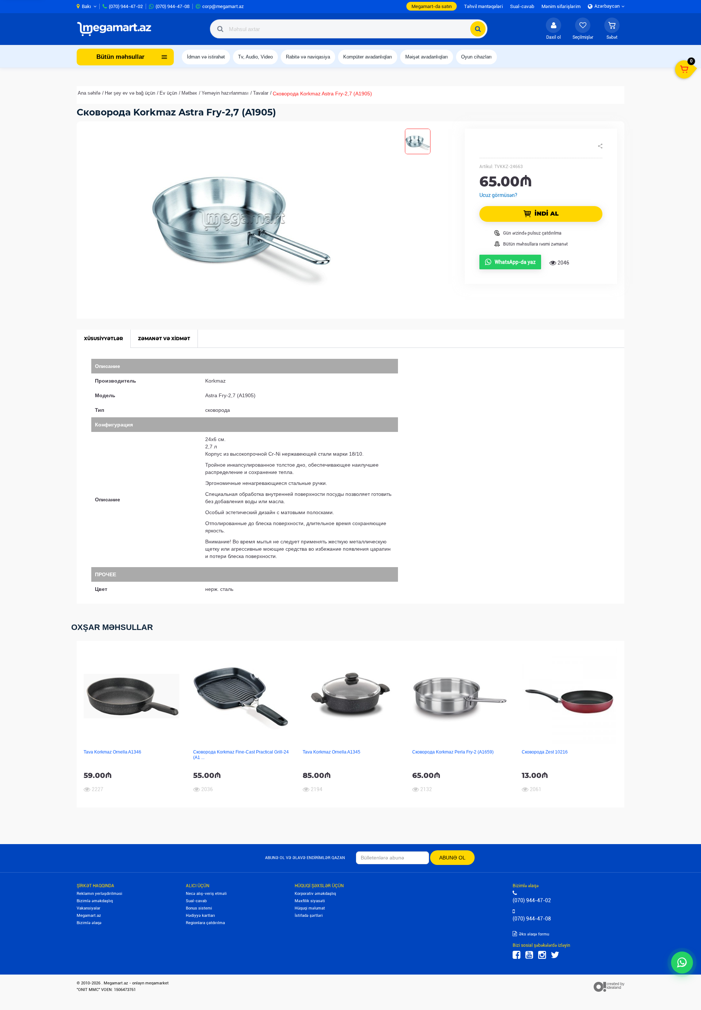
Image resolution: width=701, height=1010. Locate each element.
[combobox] (348, 28)
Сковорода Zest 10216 (545, 752)
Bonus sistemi (199, 908)
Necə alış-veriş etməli (206, 893)
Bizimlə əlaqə (89, 922)
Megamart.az (89, 915)
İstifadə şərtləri (309, 915)
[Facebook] (516, 955)
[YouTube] (529, 955)
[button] (612, 29)
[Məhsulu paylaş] (600, 146)
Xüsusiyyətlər (103, 338)
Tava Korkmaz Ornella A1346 (112, 752)
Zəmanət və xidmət (164, 338)
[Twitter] (555, 955)
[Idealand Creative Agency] (609, 986)
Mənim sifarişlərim (561, 6)
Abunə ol (452, 858)
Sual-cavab (196, 901)
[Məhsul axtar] (478, 29)
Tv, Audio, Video (255, 57)
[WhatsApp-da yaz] (682, 962)
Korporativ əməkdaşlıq (315, 893)
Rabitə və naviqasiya (308, 57)
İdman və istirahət (206, 57)
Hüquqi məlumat (310, 908)
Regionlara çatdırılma (205, 922)
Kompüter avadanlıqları (367, 57)
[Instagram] (542, 955)
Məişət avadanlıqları (426, 57)
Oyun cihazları (476, 57)
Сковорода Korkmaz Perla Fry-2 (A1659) (453, 752)
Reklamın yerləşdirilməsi (99, 893)
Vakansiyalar (88, 908)
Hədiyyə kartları (200, 915)
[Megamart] (116, 28)
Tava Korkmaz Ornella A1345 (331, 752)
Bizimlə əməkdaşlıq (95, 901)
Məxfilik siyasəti (310, 901)
